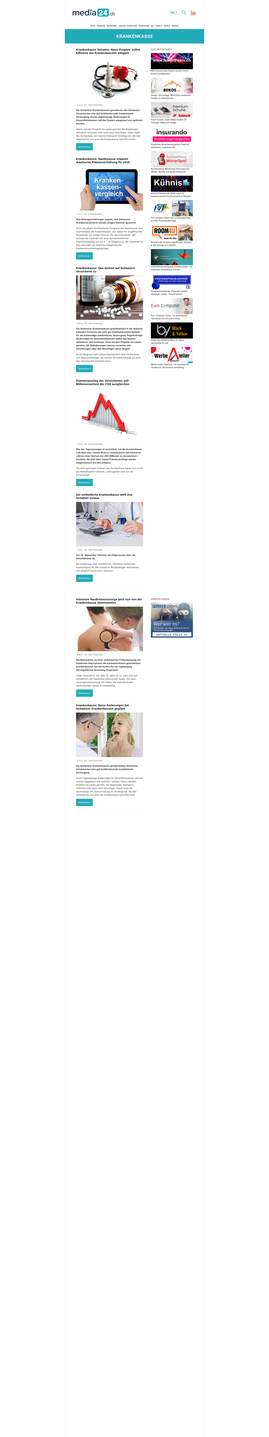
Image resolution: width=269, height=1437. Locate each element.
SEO (152, 26)
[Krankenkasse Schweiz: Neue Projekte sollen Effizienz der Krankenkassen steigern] (109, 79)
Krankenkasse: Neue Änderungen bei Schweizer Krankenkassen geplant (102, 707)
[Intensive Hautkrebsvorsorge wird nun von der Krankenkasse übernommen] (109, 629)
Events (159, 26)
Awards (175, 26)
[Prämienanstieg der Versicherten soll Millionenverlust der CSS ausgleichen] (109, 414)
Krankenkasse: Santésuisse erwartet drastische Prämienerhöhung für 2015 (103, 160)
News (92, 26)
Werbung (101, 26)
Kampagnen (143, 26)
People (167, 26)
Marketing (112, 26)
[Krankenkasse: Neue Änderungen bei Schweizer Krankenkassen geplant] (109, 735)
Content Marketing (127, 26)
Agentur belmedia (95, 105)
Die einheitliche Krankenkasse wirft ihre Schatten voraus (104, 496)
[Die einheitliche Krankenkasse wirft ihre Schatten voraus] (109, 524)
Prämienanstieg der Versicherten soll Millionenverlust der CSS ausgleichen (102, 382)
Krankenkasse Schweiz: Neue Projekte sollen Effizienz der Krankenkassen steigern (108, 51)
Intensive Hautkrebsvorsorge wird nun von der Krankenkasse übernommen (109, 601)
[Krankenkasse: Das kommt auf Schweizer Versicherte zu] (109, 297)
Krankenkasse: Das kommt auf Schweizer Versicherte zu (105, 269)
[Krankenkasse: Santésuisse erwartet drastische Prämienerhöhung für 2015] (109, 188)
